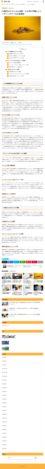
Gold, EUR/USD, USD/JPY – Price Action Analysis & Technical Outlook (16, 44)
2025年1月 (4, 410)
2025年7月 (4, 387)
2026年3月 (4, 357)
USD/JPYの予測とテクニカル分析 (15, 57)
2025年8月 (4, 383)
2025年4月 (4, 399)
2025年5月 (4, 395)
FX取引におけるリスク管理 (12, 69)
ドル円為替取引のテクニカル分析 (14, 51)
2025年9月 (4, 380)
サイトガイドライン (36, 1)
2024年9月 (4, 425)
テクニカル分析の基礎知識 (14, 62)
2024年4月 (4, 444)
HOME (3, 4)
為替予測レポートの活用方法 (14, 66)
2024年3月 (4, 448)
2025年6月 (4, 391)
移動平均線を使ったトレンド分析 (15, 75)
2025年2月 (4, 406)
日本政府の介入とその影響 (14, 71)
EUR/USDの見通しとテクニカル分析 (16, 55)
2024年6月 (4, 437)
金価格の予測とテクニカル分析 (15, 53)
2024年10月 (4, 421)
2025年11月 (4, 372)
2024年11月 (4, 418)
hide (25, 49)
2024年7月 (4, 433)
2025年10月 (4, 376)
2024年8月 (4, 429)
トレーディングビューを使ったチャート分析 (17, 64)
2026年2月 (4, 361)
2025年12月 (4, 368)
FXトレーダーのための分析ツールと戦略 (15, 60)
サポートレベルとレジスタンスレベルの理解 (17, 73)
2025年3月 (4, 402)
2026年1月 (4, 364)
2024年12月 (4, 414)
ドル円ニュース (29, 1)
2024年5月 (4, 440)
